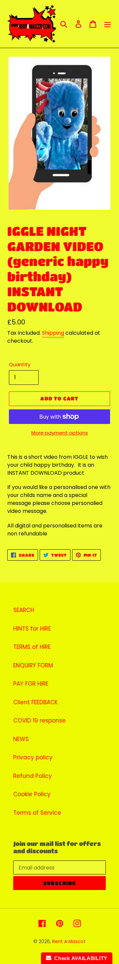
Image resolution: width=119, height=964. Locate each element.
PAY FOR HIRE (30, 684)
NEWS (21, 739)
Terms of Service (37, 813)
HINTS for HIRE (32, 629)
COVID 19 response (39, 720)
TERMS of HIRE (32, 647)
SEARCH (23, 610)
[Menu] (107, 24)
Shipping (53, 333)
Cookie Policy (32, 794)
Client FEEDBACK (35, 702)
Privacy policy (33, 757)
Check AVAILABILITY (79, 958)
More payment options (59, 432)
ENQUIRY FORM (33, 665)
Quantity (19, 364)
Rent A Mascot (69, 941)
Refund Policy (32, 776)
